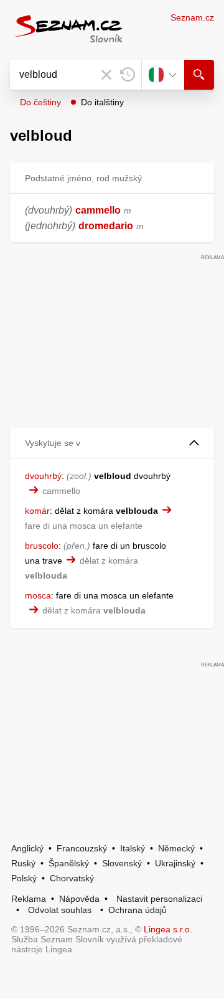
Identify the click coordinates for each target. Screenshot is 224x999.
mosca (38, 595)
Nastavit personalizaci (159, 899)
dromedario (105, 225)
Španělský (69, 863)
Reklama (28, 899)
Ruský (23, 863)
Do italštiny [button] (102, 102)
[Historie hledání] (127, 75)
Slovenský (122, 863)
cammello (98, 210)
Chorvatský (72, 878)
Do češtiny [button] (40, 102)
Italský (132, 848)
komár (37, 511)
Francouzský (82, 848)
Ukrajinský (175, 863)
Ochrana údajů (137, 910)
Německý (176, 848)
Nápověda (79, 899)
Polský (24, 878)
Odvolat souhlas (59, 910)
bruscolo (41, 546)
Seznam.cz (192, 17)
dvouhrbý (43, 476)
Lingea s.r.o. (168, 929)
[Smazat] (106, 75)
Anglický (27, 848)
